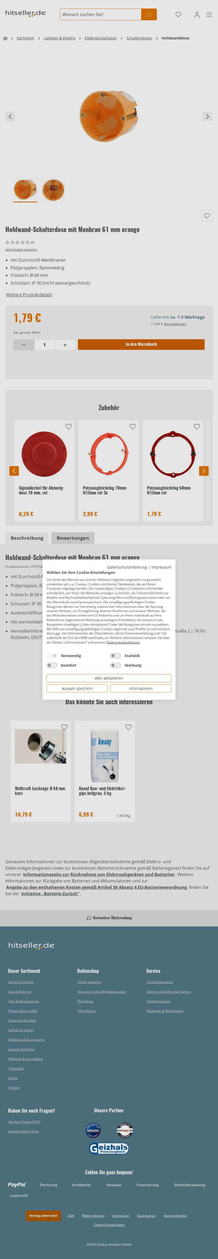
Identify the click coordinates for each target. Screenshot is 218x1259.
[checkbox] (52, 655)
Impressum (161, 566)
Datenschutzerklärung (127, 566)
